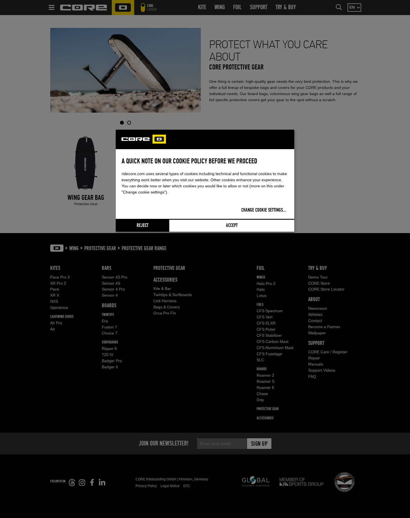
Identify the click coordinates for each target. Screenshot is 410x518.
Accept (232, 225)
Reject (142, 225)
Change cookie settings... (263, 210)
